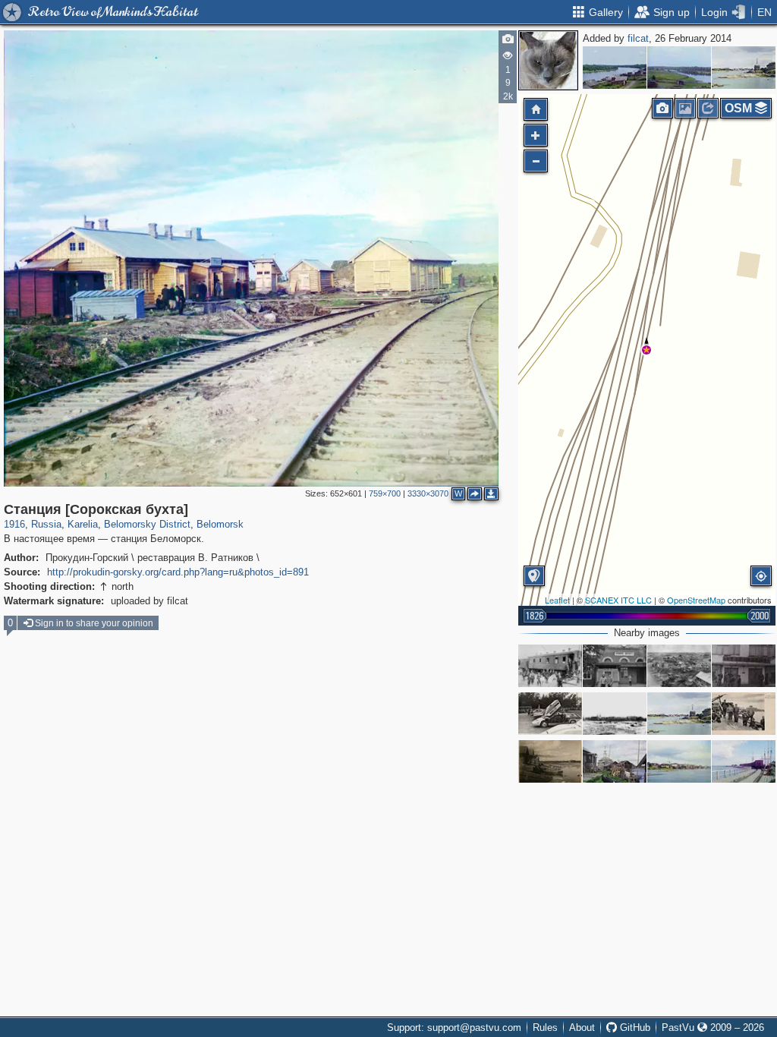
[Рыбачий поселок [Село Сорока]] (550, 761)
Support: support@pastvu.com (454, 1027)
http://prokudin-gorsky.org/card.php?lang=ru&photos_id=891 (178, 572)
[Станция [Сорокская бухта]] (646, 350)
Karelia (83, 524)
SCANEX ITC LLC (618, 600)
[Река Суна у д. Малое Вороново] (614, 67)
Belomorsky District (147, 524)
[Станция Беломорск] (614, 666)
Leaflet (557, 600)
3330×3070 (427, 493)
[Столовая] (743, 666)
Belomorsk (220, 524)
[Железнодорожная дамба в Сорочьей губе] (743, 761)
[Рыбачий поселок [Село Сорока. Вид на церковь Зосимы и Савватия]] (614, 761)
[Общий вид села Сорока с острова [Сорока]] (743, 67)
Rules (545, 1027)
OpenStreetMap (696, 600)
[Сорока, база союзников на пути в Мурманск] (679, 666)
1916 (14, 524)
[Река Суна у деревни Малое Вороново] (679, 67)
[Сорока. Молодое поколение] (743, 713)
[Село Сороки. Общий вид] (679, 761)
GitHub (633, 1027)
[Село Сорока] (614, 713)
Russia (46, 524)
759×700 (385, 493)
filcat (638, 38)
